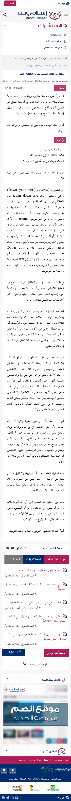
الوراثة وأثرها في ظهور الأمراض (22, 608)
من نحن (21, 760)
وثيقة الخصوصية (61, 760)
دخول (9, 3)
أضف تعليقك (13, 652)
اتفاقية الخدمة (45, 760)
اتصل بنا (32, 760)
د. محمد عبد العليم (57, 81)
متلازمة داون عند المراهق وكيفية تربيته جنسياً (38, 571)
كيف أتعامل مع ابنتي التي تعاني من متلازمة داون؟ (35, 603)
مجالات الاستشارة (53, 41)
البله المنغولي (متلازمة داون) (20, 576)
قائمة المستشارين (53, 48)
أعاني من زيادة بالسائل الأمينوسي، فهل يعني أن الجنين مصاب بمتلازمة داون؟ (36, 618)
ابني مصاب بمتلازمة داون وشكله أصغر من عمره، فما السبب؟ (36, 586)
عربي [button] (62, 3)
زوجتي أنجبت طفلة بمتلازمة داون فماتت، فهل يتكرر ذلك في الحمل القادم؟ (36, 637)
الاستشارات (50, 25)
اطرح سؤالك (56, 35)
